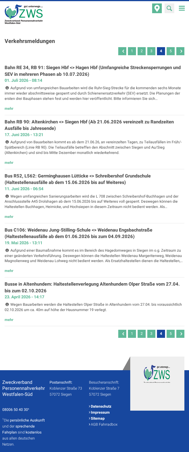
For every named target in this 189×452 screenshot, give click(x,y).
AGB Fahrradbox (104, 424)
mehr (9, 108)
